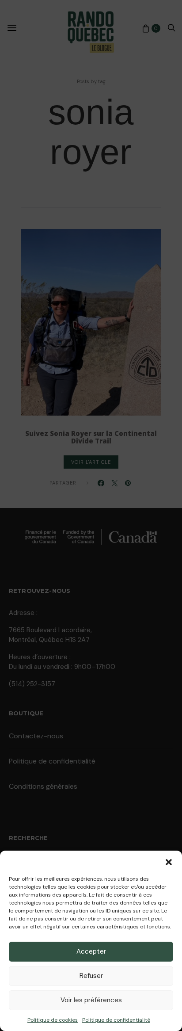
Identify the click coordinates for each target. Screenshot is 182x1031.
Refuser (91, 975)
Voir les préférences (91, 1000)
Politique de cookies (52, 1019)
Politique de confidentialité (116, 1019)
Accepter (91, 951)
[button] (168, 861)
